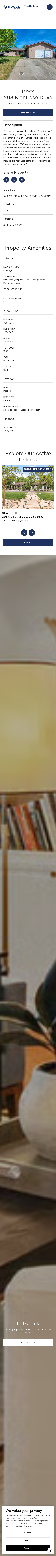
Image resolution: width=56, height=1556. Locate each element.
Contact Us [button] (28, 1342)
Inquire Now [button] (28, 112)
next (32, 532)
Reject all (28, 1533)
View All (28, 542)
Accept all (28, 1548)
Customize (28, 1540)
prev (24, 532)
